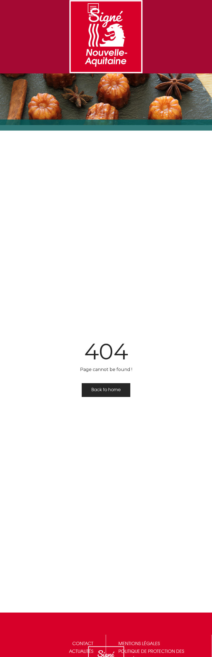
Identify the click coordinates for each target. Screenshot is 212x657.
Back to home (106, 390)
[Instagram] (192, 3)
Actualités (81, 652)
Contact (82, 644)
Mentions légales (139, 644)
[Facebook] (181, 3)
